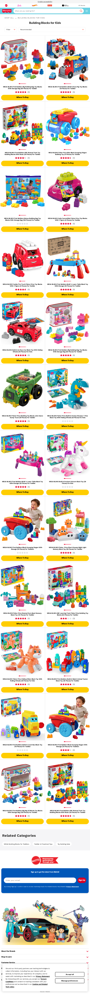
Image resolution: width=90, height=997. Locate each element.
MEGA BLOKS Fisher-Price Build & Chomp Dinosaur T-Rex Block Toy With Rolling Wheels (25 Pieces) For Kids (67, 416)
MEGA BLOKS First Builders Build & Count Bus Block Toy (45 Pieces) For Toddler (22, 745)
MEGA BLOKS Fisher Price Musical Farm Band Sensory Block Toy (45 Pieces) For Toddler (22, 614)
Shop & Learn (6, 957)
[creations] (65, 5)
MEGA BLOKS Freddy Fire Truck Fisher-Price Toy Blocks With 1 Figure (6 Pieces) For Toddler (22, 285)
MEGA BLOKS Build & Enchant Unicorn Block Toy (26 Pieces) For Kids (67, 482)
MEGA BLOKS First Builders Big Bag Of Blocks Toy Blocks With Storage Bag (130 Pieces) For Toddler (22, 811)
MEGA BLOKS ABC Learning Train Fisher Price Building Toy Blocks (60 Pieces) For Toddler (67, 614)
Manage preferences (69, 981)
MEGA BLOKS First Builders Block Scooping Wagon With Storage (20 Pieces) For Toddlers (22, 548)
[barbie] (19, 5)
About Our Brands (8, 951)
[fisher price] (50, 5)
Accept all (70, 974)
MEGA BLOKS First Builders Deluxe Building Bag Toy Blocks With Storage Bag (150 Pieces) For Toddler (22, 219)
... (15, 18)
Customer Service (8, 962)
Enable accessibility (45, 1)
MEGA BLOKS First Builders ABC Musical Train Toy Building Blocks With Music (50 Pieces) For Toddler (22, 153)
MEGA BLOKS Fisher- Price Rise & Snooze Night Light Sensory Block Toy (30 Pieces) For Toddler (67, 548)
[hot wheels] (34, 5)
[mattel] (6, 5)
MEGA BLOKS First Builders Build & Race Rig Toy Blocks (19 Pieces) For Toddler (67, 87)
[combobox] (48, 10)
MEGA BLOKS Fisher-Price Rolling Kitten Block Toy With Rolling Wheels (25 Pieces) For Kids (22, 680)
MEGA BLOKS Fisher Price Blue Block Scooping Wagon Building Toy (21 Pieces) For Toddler (68, 153)
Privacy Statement (43, 976)
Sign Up (82, 880)
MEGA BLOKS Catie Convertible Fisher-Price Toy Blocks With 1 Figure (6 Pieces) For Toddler (67, 219)
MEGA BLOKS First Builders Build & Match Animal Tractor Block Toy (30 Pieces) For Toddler (67, 680)
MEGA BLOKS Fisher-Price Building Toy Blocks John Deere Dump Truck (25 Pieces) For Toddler (22, 416)
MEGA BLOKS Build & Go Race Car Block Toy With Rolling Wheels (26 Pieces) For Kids (22, 351)
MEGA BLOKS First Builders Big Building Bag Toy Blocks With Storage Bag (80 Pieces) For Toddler (22, 87)
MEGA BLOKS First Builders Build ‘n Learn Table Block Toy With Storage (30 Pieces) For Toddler (67, 285)
